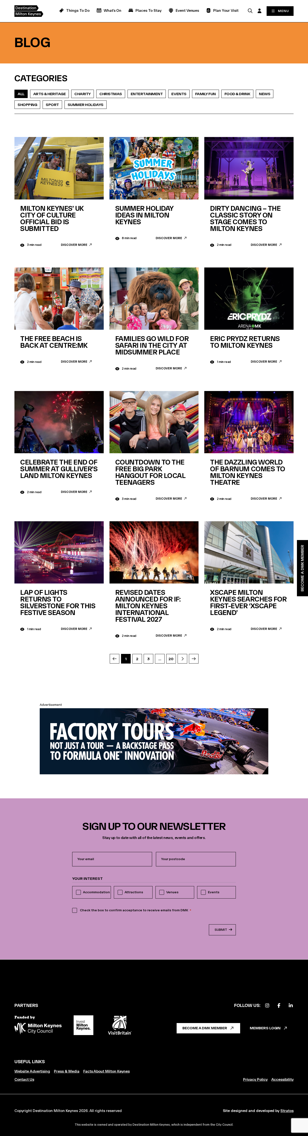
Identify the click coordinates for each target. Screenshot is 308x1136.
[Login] (259, 10)
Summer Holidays (85, 104)
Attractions (134, 892)
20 (170, 659)
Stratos (287, 1110)
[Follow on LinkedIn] (291, 1005)
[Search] (250, 10)
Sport (52, 104)
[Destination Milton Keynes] (32, 11)
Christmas (110, 94)
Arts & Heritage (49, 94)
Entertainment (147, 94)
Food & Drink (237, 94)
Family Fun (205, 94)
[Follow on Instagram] (267, 1005)
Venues (172, 892)
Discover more (74, 245)
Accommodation (96, 892)
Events (178, 94)
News (264, 94)
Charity (82, 94)
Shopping (27, 104)
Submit (221, 930)
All (21, 94)
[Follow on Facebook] (279, 1005)
